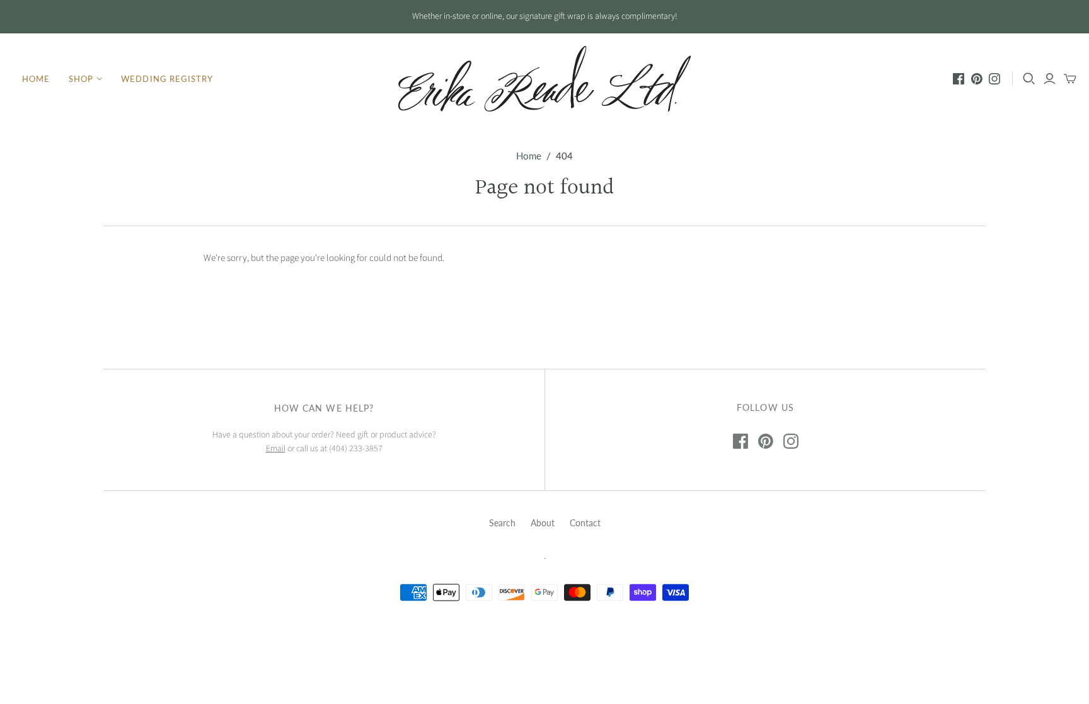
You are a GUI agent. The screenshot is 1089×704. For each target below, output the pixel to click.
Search (502, 522)
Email (275, 448)
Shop (81, 79)
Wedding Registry (167, 79)
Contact (585, 522)
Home (36, 79)
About (543, 522)
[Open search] (1029, 78)
